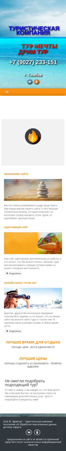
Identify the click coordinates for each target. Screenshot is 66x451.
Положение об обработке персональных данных (29, 424)
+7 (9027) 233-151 (33, 62)
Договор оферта (12, 427)
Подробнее (15, 273)
